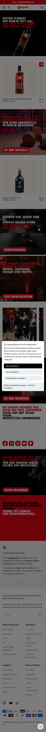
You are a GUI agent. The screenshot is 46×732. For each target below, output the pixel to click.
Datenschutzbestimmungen (15, 385)
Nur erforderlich (12, 372)
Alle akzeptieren (12, 366)
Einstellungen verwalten (15, 378)
